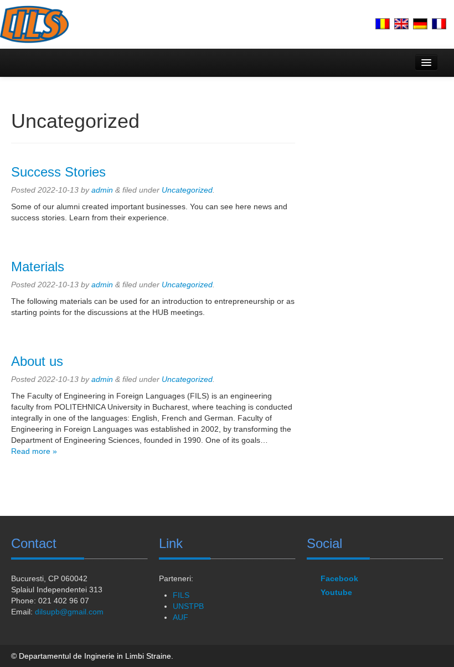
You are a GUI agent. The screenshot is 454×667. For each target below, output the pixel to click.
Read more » (34, 451)
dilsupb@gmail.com (69, 611)
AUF (180, 617)
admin (102, 189)
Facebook (339, 578)
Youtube (336, 592)
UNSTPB (188, 606)
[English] (401, 24)
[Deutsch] (420, 24)
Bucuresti (27, 578)
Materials (37, 266)
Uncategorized (187, 189)
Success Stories (58, 171)
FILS (181, 595)
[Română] (382, 24)
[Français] (439, 24)
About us (37, 361)
